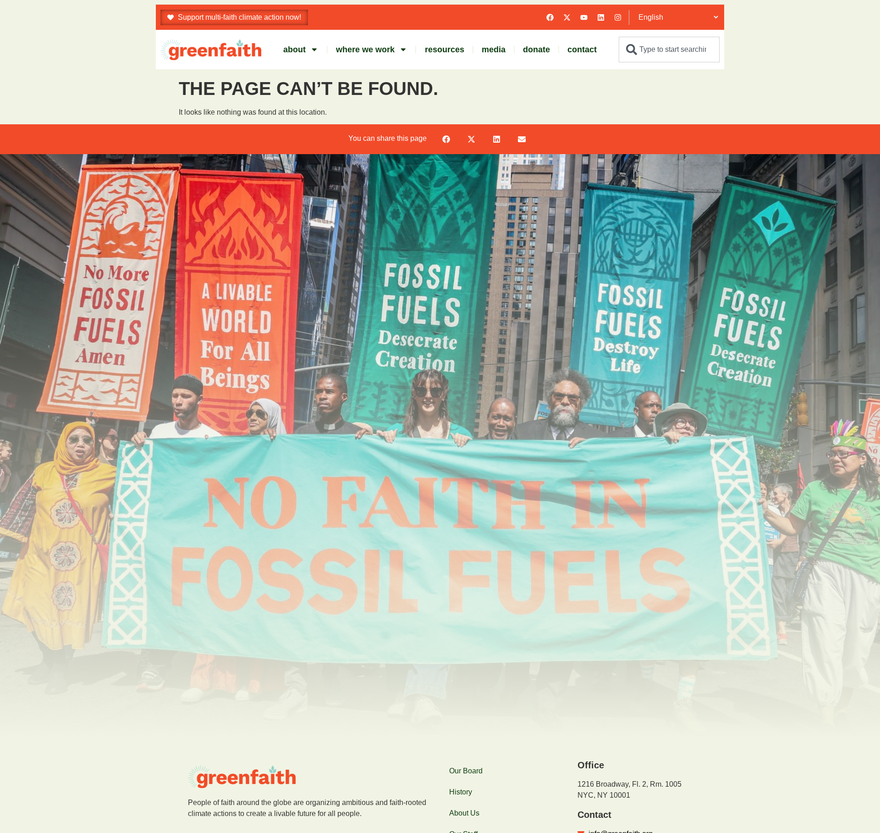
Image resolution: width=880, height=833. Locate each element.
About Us (464, 813)
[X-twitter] (567, 17)
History (460, 792)
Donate (536, 49)
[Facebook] (550, 17)
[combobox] (669, 49)
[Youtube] (584, 17)
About (294, 49)
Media (494, 49)
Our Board (466, 771)
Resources (444, 49)
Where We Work (365, 49)
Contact (582, 49)
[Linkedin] (601, 17)
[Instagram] (617, 17)
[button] (446, 139)
